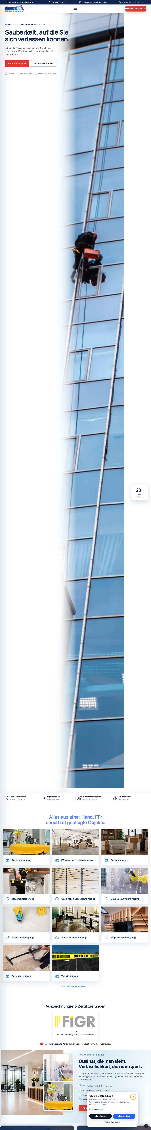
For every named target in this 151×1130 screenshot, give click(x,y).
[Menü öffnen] (75, 8)
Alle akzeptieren (124, 1116)
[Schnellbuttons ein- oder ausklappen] (146, 1126)
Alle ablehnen (100, 1116)
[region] (75, 408)
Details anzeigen (96, 1109)
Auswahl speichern (112, 1122)
